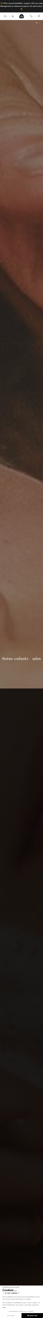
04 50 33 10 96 (31, 16)
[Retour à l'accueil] (21, 16)
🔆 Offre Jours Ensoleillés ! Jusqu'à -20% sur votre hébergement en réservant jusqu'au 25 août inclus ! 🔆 (21, 6)
